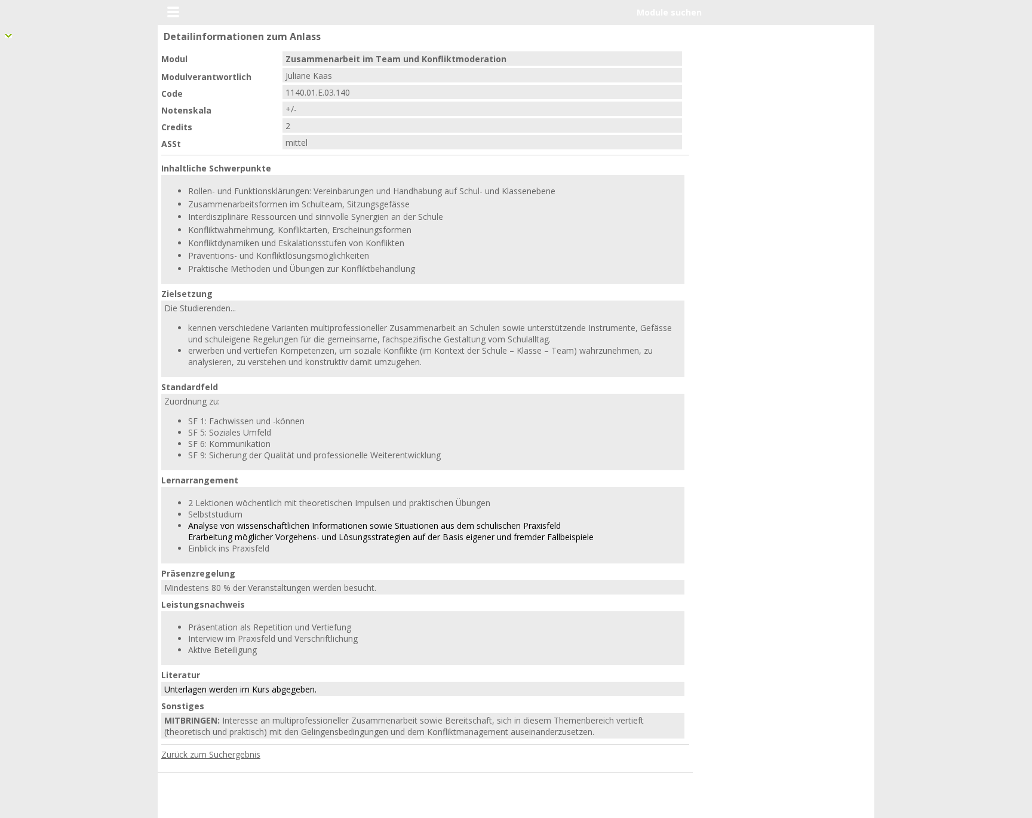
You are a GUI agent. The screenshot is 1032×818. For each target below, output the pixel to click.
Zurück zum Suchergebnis (210, 754)
